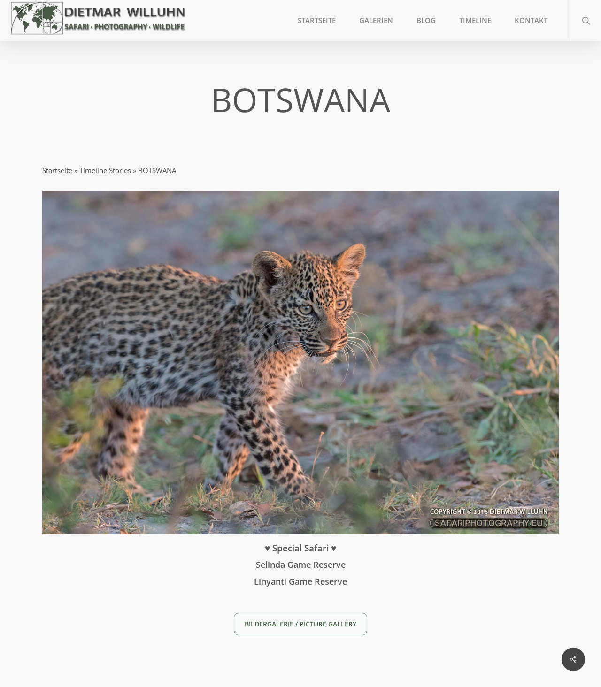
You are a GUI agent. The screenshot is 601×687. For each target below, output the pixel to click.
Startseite (57, 170)
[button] (300, 624)
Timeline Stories (105, 170)
